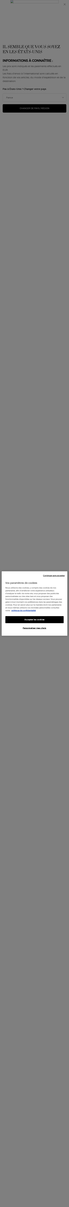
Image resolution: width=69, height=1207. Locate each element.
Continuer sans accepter (54, 576)
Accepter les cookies (34, 619)
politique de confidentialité (23, 610)
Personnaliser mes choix (34, 628)
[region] (34, 603)
